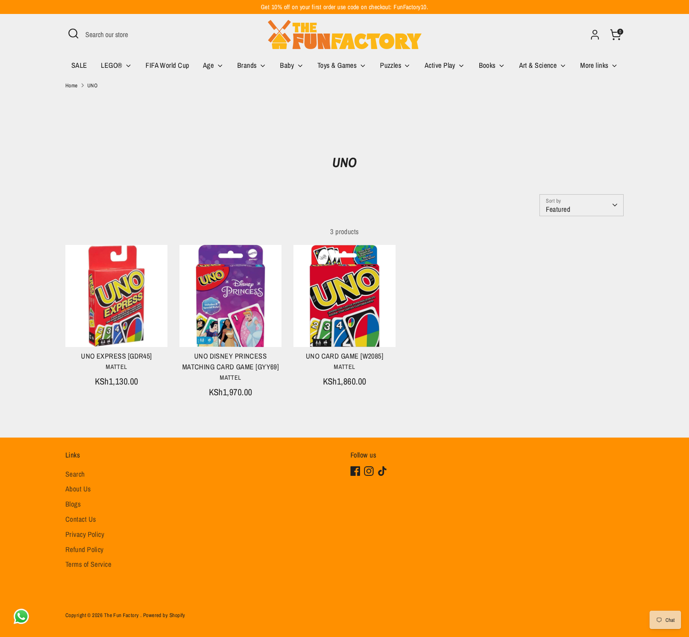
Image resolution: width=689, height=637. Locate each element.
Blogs (73, 504)
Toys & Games (337, 65)
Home (71, 85)
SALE (79, 65)
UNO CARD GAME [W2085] (344, 356)
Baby (287, 65)
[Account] (595, 35)
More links (595, 65)
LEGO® (112, 65)
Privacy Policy (84, 534)
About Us (78, 489)
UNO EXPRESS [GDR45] (116, 356)
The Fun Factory (122, 615)
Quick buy (116, 333)
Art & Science (539, 65)
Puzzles (391, 65)
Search (75, 474)
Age (209, 65)
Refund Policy (84, 549)
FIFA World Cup (167, 65)
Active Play (441, 65)
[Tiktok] (382, 471)
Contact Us (80, 519)
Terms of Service (88, 564)
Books (488, 65)
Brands (247, 65)
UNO (92, 85)
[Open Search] (73, 33)
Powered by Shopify (164, 615)
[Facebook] (355, 471)
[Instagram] (369, 471)
